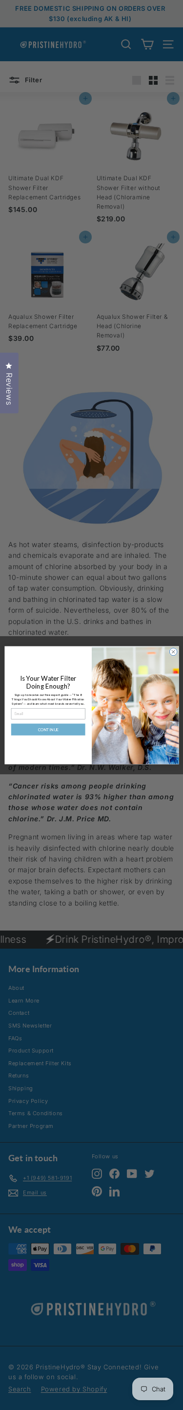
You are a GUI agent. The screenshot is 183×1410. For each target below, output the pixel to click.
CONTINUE (48, 729)
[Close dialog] (173, 652)
